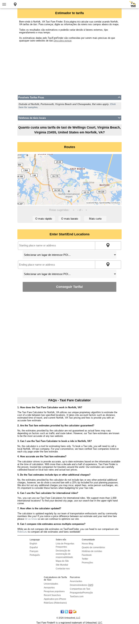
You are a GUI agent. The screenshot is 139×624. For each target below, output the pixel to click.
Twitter (85, 559)
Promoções (87, 562)
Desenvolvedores (78, 585)
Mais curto (95, 218)
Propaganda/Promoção (81, 592)
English (33, 543)
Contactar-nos (63, 568)
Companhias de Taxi (80, 589)
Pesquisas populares (54, 591)
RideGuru (22, 531)
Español (34, 547)
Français (34, 551)
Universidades (51, 584)
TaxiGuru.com (76, 596)
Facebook (87, 555)
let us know (31, 519)
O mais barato (69, 218)
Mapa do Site (62, 561)
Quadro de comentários (93, 547)
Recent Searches (52, 595)
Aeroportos (49, 587)
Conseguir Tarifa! (69, 287)
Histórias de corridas (92, 551)
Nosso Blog (87, 543)
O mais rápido (43, 218)
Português (35, 555)
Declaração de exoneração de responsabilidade (64, 553)
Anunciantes (76, 581)
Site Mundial (62, 565)
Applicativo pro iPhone (55, 599)
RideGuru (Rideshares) (55, 603)
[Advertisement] (69, 67)
